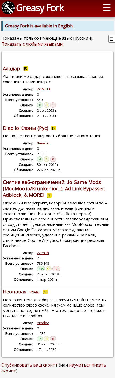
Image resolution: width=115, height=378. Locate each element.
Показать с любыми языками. (32, 44)
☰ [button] (107, 7)
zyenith (43, 252)
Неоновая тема (21, 291)
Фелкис (43, 143)
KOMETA (44, 89)
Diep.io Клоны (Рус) (25, 128)
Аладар (11, 68)
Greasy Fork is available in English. (39, 26)
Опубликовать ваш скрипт (29, 365)
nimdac (43, 322)
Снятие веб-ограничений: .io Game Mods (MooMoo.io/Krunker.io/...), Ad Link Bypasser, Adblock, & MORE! (54, 188)
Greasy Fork (40, 7)
